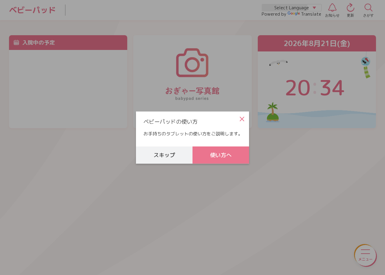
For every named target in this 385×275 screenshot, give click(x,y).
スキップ (164, 155)
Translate (311, 14)
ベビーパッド (32, 10)
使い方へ (221, 155)
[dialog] (192, 138)
